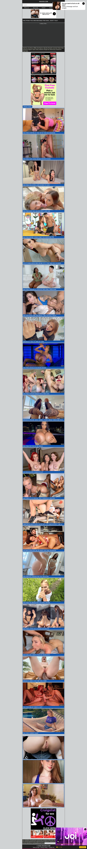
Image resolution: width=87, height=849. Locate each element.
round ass (59, 49)
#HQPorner (52, 7)
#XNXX (43, 7)
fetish (59, 48)
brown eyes (53, 49)
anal (38, 48)
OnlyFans (25, 48)
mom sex (36, 840)
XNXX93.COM (43, 1)
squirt (33, 49)
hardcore (41, 49)
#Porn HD (35, 7)
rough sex (46, 49)
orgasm (30, 49)
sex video (25, 840)
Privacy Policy (44, 847)
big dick (46, 48)
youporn (30, 841)
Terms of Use (36, 847)
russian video (35, 841)
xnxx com (32, 843)
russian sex (42, 840)
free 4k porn (31, 840)
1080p (34, 48)
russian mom (41, 843)
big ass (41, 48)
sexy (40, 841)
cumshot (55, 48)
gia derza (30, 48)
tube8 (36, 843)
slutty (37, 49)
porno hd (47, 840)
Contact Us (51, 847)
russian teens (26, 843)
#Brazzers (26, 7)
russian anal (53, 840)
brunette (50, 48)
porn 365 (44, 841)
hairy (62, 48)
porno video (49, 841)
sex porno (25, 841)
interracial (25, 49)
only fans (25, 51)
